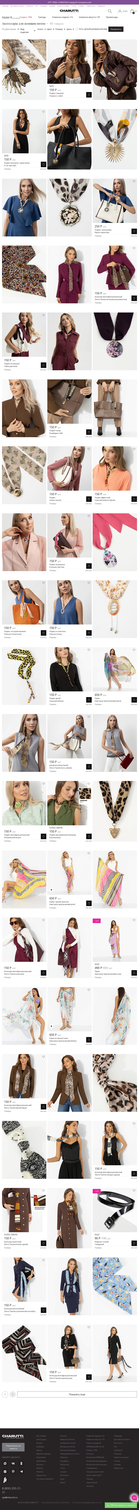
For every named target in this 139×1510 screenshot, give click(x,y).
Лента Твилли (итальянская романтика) (111, 299)
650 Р (100, 695)
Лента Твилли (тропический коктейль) (19, 1311)
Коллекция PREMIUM (95, 1457)
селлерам (43, 6)
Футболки (64, 1475)
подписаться (90, 6)
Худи (62, 1479)
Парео (97, 698)
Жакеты (39, 1468)
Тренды (89, 1479)
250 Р (100, 226)
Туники (63, 1472)
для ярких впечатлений (58, 765)
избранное (101, 6)
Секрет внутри (55, 500)
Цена (69, 29)
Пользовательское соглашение (55, 1502)
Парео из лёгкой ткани (58, 1038)
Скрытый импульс (56, 701)
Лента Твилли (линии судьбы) (16, 1244)
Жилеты (39, 1472)
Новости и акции (121, 1457)
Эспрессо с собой (56, 96)
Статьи (117, 1461)
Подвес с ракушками (103, 230)
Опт (115, 1446)
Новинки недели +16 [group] (62, 17)
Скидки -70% (91, 1450)
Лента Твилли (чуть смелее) (60, 768)
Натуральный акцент (12, 837)
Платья (63, 1436)
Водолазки (41, 1457)
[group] (69, 2)
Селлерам (118, 1450)
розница (52, 6)
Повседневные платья (69, 1454)
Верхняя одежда (43, 1454)
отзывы (81, 6)
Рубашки (64, 1457)
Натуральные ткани (95, 1472)
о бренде (5, 6)
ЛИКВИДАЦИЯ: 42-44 (95, 1446)
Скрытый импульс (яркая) (105, 500)
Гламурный (99, 1244)
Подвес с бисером (56, 93)
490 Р (103, 968)
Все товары (41, 1436)
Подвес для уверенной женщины (62, 835)
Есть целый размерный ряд (93, 29)
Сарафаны (64, 1461)
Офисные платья (67, 1439)
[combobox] (10, 29)
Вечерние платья (67, 1446)
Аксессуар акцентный (12, 1242)
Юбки (62, 1482)
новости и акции (63, 6)
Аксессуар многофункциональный (108, 297)
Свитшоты (64, 1464)
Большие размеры (68, 1450)
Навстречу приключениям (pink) (62, 904)
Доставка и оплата (122, 1439)
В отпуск (90, 1454)
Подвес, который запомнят (15, 631)
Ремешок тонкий (101, 1242)
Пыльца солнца (55, 634)
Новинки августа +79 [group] (89, 17)
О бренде (118, 1436)
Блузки (39, 1443)
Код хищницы (55, 837)
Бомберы (40, 1446)
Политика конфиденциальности (87, 1502)
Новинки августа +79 (95, 1439)
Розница (117, 1454)
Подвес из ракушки (12, 364)
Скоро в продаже (93, 1443)
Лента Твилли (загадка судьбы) (107, 1175)
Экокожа (90, 1486)
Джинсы (40, 1464)
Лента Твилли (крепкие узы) (60, 1378)
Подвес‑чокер (55, 430)
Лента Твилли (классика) (14, 974)
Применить (116, 29)
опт (36, 6)
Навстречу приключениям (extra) (108, 701)
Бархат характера (102, 232)
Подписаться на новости (13, 1447)
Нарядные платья (68, 1443)
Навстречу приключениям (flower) (63, 1041)
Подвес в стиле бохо (57, 631)
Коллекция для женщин (96, 1464)
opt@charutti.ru (10, 1497)
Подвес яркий (54, 698)
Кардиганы (41, 1475)
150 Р (55, 90)
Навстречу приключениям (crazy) (108, 974)
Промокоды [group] (112, 17)
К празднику (91, 1468)
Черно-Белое (91, 1482)
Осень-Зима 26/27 (94, 1475)
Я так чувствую (10, 165)
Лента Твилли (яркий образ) (15, 1108)
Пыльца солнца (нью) (12, 634)
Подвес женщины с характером (17, 163)
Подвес (52, 497)
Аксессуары (41, 1439)
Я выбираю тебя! (56, 433)
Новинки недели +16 (95, 1436)
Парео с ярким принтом (59, 902)
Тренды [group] (42, 17)
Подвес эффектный (102, 497)
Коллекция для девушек (96, 1461)
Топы (62, 1468)
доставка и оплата (17, 6)
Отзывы (117, 1464)
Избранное (118, 1468)
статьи (73, 6)
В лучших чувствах (56, 567)
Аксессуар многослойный (14, 1309)
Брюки (39, 1450)
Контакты (118, 1443)
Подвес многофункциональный (17, 835)
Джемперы (41, 1461)
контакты (29, 6)
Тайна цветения (10, 366)
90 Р (103, 1238)
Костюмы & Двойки (44, 1479)
